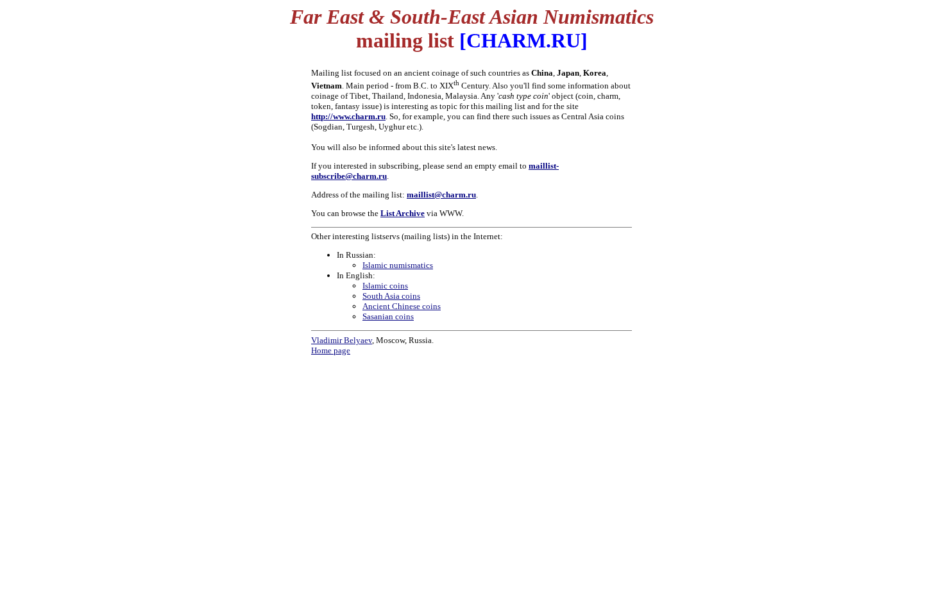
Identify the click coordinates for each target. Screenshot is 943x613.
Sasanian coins (388, 316)
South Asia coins (391, 296)
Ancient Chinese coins (401, 306)
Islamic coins (385, 285)
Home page (330, 350)
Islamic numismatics (397, 265)
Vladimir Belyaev (341, 340)
